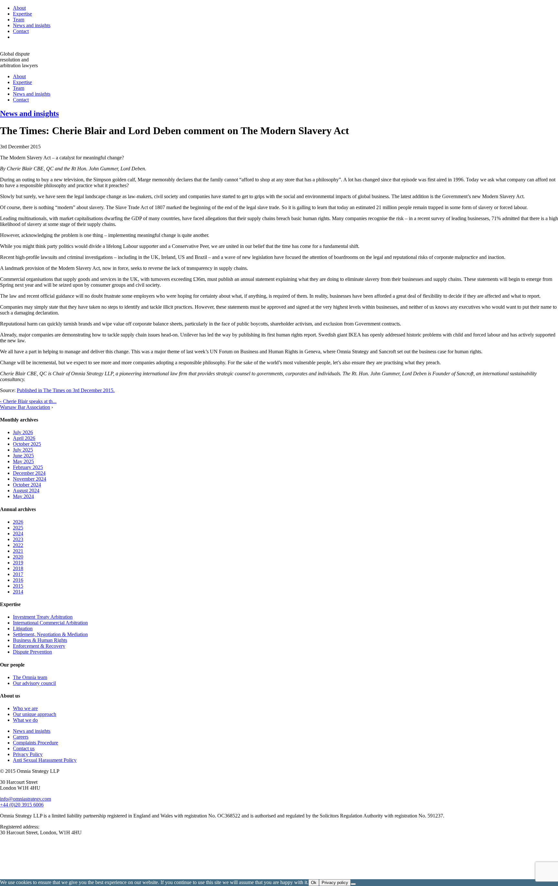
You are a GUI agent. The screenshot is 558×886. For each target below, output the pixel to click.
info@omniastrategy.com (25, 799)
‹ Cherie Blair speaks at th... (28, 401)
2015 (18, 586)
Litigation (23, 628)
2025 (18, 527)
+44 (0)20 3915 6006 (22, 804)
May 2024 (23, 496)
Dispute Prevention (32, 652)
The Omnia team (30, 677)
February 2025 (28, 467)
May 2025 (23, 461)
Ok (313, 882)
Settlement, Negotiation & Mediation (50, 634)
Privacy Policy (28, 754)
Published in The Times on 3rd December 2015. (66, 390)
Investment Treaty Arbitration (43, 617)
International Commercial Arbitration (50, 622)
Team (18, 19)
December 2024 (29, 473)
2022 (18, 545)
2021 (18, 551)
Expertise (22, 13)
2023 (18, 539)
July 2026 (23, 432)
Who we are (25, 708)
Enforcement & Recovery (39, 646)
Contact (21, 31)
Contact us (24, 748)
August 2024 (26, 490)
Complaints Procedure (35, 742)
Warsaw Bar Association (25, 407)
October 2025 (27, 444)
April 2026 (24, 438)
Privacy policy (335, 882)
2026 (18, 522)
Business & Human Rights (40, 640)
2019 (18, 562)
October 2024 (27, 484)
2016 (18, 580)
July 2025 (23, 450)
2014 (18, 591)
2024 (18, 533)
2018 (18, 568)
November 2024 (29, 479)
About (19, 8)
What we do (25, 720)
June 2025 (23, 455)
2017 (18, 574)
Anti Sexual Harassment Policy (45, 760)
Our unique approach (34, 714)
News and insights (31, 25)
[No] (353, 884)
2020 (18, 557)
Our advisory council (34, 683)
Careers (20, 737)
